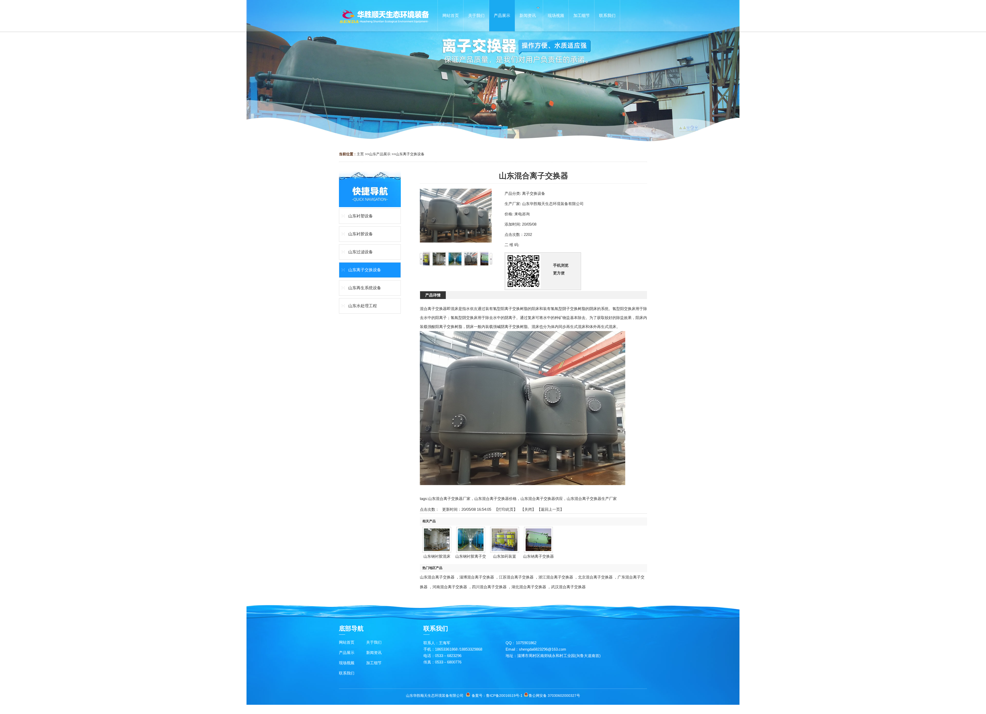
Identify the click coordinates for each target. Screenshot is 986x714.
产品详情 (433, 295)
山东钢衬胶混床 (436, 556)
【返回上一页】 (550, 509)
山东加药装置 (504, 556)
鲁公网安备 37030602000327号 (554, 695)
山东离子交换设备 (410, 154)
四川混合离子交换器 (489, 587)
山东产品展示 (380, 154)
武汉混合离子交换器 (568, 587)
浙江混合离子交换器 (555, 577)
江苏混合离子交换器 (516, 577)
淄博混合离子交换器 (476, 577)
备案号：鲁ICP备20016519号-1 (497, 695)
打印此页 (506, 509)
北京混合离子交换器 (595, 577)
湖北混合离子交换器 (528, 587)
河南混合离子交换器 (449, 587)
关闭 (528, 509)
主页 (360, 154)
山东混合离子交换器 (437, 577)
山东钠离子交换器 (538, 556)
